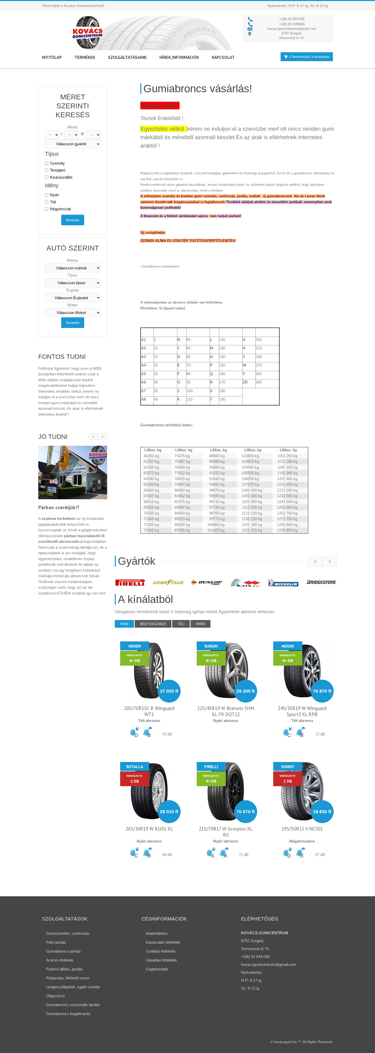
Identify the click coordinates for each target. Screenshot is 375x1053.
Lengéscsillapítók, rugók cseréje (73, 987)
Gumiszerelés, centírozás (67, 933)
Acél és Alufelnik (59, 960)
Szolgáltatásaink (127, 57)
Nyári (54, 195)
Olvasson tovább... (54, 607)
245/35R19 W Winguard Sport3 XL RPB (302, 711)
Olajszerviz (55, 996)
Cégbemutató (157, 969)
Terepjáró (57, 170)
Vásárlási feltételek (161, 960)
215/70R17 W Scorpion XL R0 (226, 832)
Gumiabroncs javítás (63, 951)
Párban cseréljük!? (58, 507)
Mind (124, 624)
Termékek (84, 57)
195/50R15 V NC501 (302, 829)
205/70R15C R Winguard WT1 (149, 711)
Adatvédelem (157, 933)
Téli (53, 202)
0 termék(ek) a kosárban (309, 57)
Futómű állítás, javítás (64, 969)
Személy (57, 163)
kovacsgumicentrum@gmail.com (292, 29)
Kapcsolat (223, 57)
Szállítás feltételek (161, 951)
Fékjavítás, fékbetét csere (67, 978)
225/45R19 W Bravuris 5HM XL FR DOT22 (225, 711)
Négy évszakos (153, 624)
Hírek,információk (179, 57)
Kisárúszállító (61, 177)
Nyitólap (52, 57)
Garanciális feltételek (163, 942)
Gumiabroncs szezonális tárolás (73, 1005)
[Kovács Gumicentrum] (88, 32)
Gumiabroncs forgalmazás (68, 1013)
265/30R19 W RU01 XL (149, 829)
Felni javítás (56, 942)
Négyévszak (60, 209)
